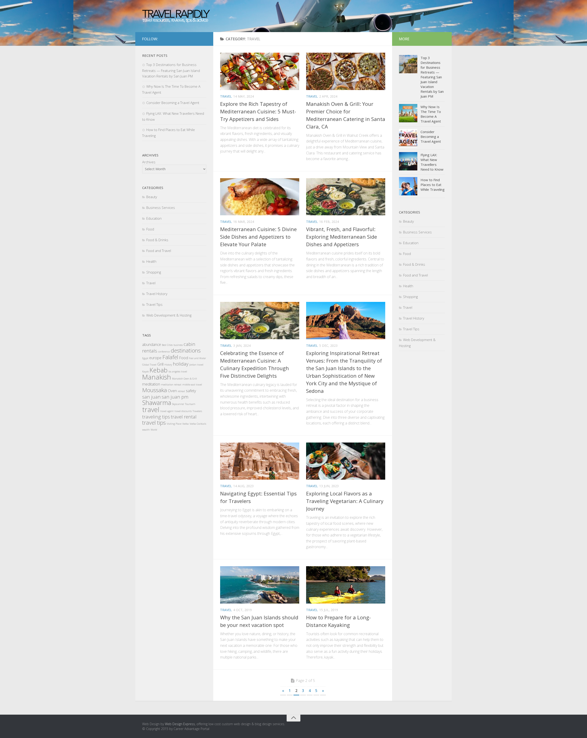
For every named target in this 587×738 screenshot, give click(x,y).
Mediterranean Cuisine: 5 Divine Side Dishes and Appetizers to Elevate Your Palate (258, 237)
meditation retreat (171, 384)
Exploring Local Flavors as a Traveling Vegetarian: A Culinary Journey (344, 501)
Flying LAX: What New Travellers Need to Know (432, 162)
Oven (172, 390)
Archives (148, 162)
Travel (226, 96)
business (178, 345)
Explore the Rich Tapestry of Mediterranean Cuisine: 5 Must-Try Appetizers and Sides (258, 111)
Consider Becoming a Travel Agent (172, 102)
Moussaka (154, 390)
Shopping (153, 272)
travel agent (167, 411)
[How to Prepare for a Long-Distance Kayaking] (345, 585)
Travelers (197, 411)
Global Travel (149, 364)
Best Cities (167, 345)
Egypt (145, 358)
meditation (151, 384)
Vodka (185, 423)
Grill (160, 364)
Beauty (151, 196)
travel (150, 409)
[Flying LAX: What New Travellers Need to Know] (408, 161)
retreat (181, 391)
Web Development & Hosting (168, 315)
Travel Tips (154, 304)
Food (150, 229)
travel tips (154, 422)
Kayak (145, 371)
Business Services (160, 207)
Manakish (156, 377)
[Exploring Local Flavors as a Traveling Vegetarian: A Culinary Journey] (345, 461)
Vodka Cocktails (198, 423)
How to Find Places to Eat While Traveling (433, 185)
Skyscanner (178, 404)
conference (164, 351)
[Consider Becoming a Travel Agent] (408, 138)
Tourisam (190, 404)
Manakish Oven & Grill (184, 378)
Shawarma (156, 402)
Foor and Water (197, 358)
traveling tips (156, 416)
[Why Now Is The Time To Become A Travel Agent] (408, 113)
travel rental (184, 416)
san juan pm (175, 397)
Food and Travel (158, 250)
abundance (151, 344)
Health (151, 261)
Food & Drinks (157, 240)
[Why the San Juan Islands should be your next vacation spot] (259, 585)
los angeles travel (178, 371)
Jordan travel (196, 364)
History (168, 364)
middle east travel (192, 384)
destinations (186, 350)
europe (155, 357)
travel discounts (183, 411)
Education (154, 218)
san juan (151, 397)
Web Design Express (180, 724)
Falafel (170, 357)
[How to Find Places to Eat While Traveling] (408, 186)
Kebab (159, 370)
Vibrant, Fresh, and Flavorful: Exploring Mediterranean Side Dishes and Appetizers (341, 237)
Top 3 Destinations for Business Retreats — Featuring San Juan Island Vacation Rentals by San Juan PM (171, 70)
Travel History (156, 293)
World (154, 429)
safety (191, 390)
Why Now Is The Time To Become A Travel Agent (431, 113)
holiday (180, 364)
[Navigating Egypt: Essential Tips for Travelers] (259, 461)
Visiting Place (174, 423)
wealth (146, 429)
